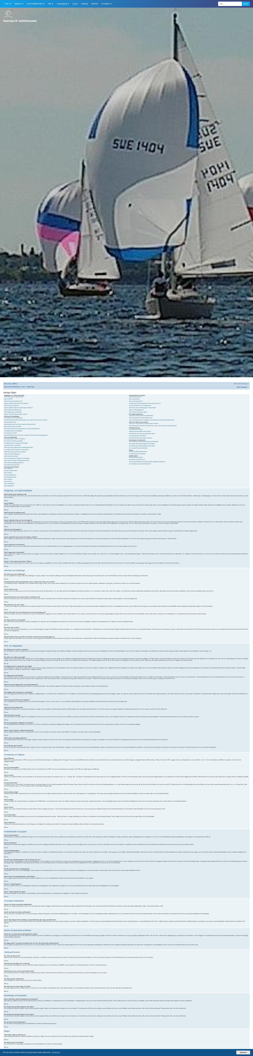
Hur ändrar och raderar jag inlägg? (13, 441)
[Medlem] (22, 3)
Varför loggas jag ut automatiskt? (13, 412)
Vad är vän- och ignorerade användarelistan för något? (143, 423)
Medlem (18, 4)
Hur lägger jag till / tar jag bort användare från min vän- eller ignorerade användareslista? (153, 425)
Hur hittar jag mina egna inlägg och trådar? (140, 438)
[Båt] (52, 3)
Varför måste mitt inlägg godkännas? (14, 462)
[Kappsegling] (68, 3)
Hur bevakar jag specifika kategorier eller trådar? (142, 443)
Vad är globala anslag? (10, 477)
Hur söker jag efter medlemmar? (137, 435)
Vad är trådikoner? (9, 486)
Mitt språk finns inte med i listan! (12, 426)
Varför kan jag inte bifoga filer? (12, 454)
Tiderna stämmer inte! (10, 422)
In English (105, 4)
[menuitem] (15, 383)
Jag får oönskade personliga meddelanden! (140, 417)
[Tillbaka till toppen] (249, 1052)
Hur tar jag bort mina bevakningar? (138, 448)
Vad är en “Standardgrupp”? (136, 410)
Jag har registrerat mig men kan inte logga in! (16, 403)
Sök (246, 4)
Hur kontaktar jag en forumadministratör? (140, 464)
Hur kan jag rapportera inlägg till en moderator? (17, 458)
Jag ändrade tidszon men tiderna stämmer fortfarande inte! (19, 424)
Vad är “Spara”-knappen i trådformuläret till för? (16, 460)
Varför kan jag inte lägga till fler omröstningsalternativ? (18, 447)
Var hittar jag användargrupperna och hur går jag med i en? (145, 403)
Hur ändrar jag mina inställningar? (13, 417)
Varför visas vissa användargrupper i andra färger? (142, 407)
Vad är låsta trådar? (9, 483)
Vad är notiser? (8, 481)
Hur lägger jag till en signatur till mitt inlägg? (16, 443)
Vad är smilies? (8, 472)
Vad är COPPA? (8, 399)
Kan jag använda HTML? (11, 470)
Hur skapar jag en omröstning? (12, 445)
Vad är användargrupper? (136, 401)
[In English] (110, 3)
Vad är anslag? (8, 479)
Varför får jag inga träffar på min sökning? (140, 431)
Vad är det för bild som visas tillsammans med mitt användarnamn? (22, 428)
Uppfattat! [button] (243, 1052)
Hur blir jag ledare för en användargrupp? (140, 405)
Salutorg (84, 4)
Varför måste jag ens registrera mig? (14, 397)
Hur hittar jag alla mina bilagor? (137, 453)
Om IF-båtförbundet (34, 4)
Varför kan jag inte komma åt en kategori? (15, 452)
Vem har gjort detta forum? (136, 457)
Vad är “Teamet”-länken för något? (138, 412)
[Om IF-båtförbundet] (43, 3)
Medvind (94, 4)
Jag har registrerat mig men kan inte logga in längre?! (18, 407)
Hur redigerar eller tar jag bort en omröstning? (16, 449)
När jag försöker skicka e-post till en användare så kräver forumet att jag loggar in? (26, 435)
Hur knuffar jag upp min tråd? (12, 465)
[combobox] (230, 4)
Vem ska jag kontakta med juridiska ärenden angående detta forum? (147, 461)
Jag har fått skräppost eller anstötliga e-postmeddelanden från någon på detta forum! (151, 420)
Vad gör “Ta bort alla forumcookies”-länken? (16, 414)
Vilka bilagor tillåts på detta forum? (138, 451)
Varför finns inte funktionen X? (137, 459)
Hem (7, 4)
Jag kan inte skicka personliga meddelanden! (141, 415)
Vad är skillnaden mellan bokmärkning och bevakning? (143, 441)
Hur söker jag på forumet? (136, 429)
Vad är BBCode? (8, 468)
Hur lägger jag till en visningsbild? (13, 431)
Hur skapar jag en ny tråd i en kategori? (14, 438)
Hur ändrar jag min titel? (10, 433)
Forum (75, 4)
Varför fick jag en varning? (11, 456)
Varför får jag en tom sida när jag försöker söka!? (142, 433)
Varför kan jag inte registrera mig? (13, 401)
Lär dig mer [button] (56, 1052)
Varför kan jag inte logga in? (11, 405)
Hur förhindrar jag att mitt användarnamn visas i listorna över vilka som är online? (26, 420)
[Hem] (10, 3)
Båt (49, 4)
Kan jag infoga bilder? (10, 475)
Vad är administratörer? (135, 397)
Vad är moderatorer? (134, 399)
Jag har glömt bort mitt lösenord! (12, 410)
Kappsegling (62, 4)
